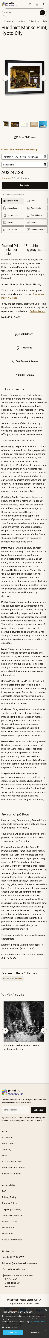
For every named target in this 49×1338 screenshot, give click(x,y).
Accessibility (8, 1185)
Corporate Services (12, 1161)
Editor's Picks (9, 1143)
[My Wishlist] (30, 4)
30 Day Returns (37, 311)
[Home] (11, 4)
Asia (6, 978)
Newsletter (7, 1233)
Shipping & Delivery (12, 1209)
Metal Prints (8, 1227)
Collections (34, 21)
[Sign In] (44, 4)
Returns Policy (9, 1203)
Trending (6, 1149)
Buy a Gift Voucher (11, 1173)
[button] (24, 1327)
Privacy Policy (9, 1197)
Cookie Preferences (12, 1239)
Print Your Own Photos (13, 1167)
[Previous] (5, 78)
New (4, 1155)
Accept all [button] (13, 1332)
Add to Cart (25, 185)
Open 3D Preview (27, 137)
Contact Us (8, 1251)
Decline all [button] (35, 1332)
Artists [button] (21, 21)
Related (19, 978)
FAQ (4, 1191)
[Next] (44, 78)
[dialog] (24, 1322)
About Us (7, 1131)
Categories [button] (9, 21)
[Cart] (37, 4)
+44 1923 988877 (14, 1257)
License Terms (9, 1221)
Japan (12, 978)
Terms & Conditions (12, 1215)
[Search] (42, 12)
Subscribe (38, 1110)
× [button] (46, 1310)
